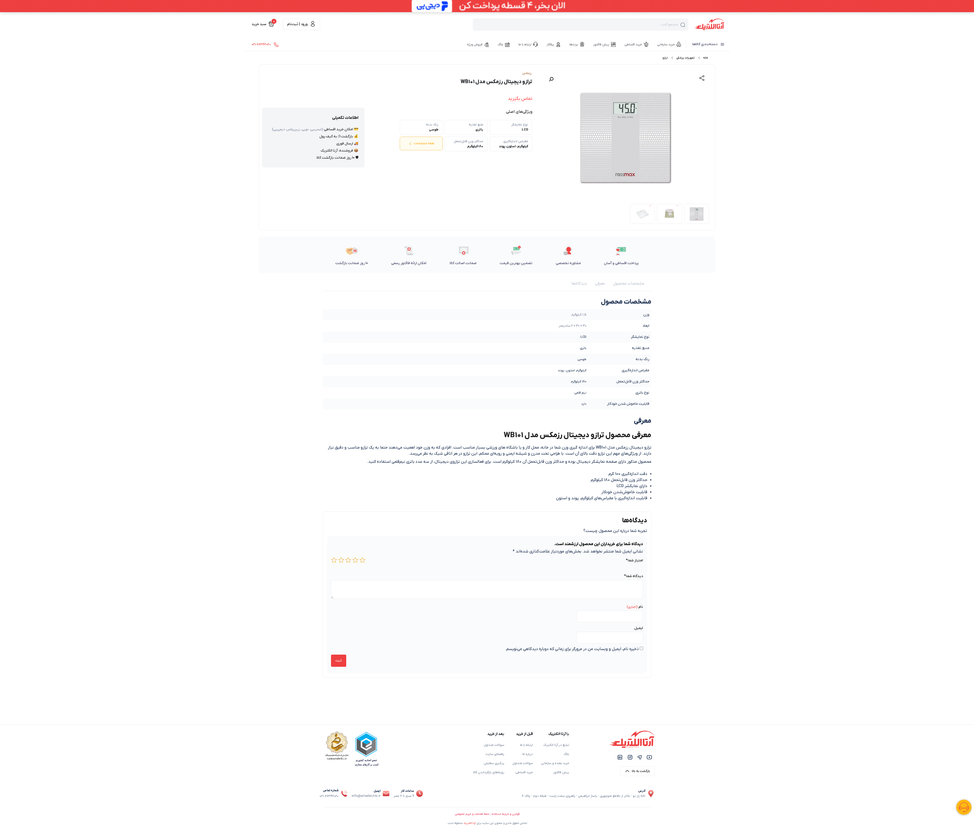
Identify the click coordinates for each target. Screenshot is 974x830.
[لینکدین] (620, 757)
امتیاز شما (634, 560)
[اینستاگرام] (630, 757)
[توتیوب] (649, 757)
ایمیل (638, 628)
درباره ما (527, 754)
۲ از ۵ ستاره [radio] (355, 560)
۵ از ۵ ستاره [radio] (334, 560)
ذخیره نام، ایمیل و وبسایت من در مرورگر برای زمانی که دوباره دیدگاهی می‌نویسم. (572, 649)
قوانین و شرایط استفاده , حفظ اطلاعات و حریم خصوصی (487, 814)
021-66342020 (329, 796)
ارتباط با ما (526, 745)
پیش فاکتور (561, 772)
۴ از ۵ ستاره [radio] (341, 560)
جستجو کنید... (668, 25)
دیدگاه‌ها (579, 283)
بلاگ (566, 754)
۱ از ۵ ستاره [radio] (362, 560)
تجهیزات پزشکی (685, 58)
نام (640, 606)
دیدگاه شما (633, 576)
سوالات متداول (522, 763)
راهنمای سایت (495, 754)
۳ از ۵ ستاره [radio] (348, 560)
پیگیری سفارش (494, 763)
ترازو (665, 58)
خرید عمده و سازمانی (555, 763)
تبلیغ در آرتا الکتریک (556, 745)
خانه (705, 58)
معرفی (600, 283)
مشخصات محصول (628, 283)
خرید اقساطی (524, 772)
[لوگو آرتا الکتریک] (709, 24)
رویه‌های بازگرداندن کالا (488, 772)
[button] (551, 79)
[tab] (628, 284)
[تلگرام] (639, 757)
